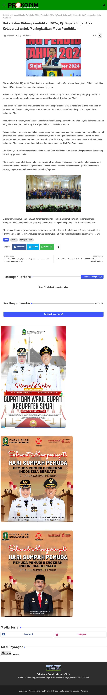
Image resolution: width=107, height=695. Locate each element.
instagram (82, 634)
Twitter (35, 247)
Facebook (21, 247)
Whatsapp (48, 247)
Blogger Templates (36, 691)
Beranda (6, 15)
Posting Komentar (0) (53, 314)
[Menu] (4, 5)
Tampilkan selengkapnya (92, 277)
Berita (14, 240)
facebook (28, 634)
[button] (104, 5)
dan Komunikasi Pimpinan (77, 691)
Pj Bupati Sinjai (18, 15)
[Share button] (58, 247)
